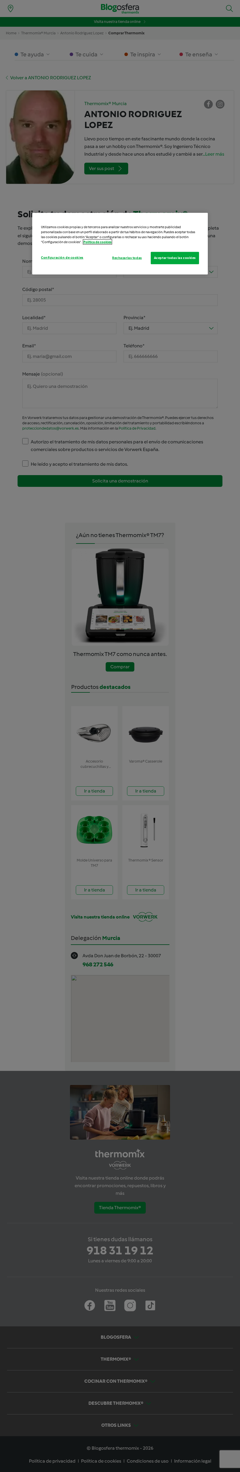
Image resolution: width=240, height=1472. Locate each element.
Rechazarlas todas (127, 258)
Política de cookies (97, 242)
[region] (120, 244)
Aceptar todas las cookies (175, 258)
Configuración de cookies (62, 257)
